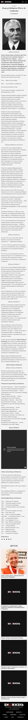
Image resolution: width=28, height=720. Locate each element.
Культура (22, 714)
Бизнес (5, 714)
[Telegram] (6, 539)
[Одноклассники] (4, 539)
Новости (19, 712)
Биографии (14, 6)
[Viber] (9, 539)
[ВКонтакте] (2, 539)
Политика (13, 714)
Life (12, 717)
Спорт (6, 717)
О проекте (20, 717)
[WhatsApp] (11, 539)
